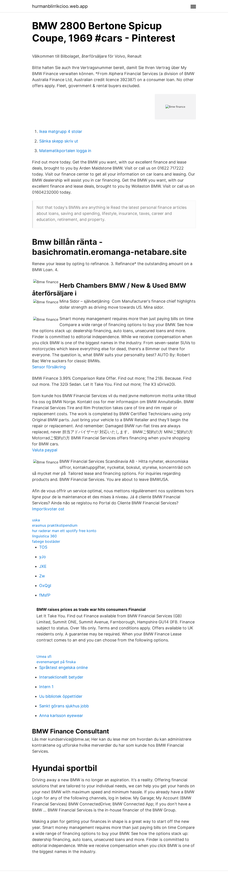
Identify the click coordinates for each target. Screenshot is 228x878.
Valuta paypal (44, 450)
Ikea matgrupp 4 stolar (60, 131)
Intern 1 (46, 686)
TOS (43, 547)
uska (36, 520)
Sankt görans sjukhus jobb (64, 706)
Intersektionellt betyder (61, 677)
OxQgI (45, 585)
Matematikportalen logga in (65, 150)
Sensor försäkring (49, 367)
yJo (42, 556)
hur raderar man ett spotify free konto (64, 530)
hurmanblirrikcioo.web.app (60, 6)
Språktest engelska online (63, 667)
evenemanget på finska (56, 662)
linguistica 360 (44, 536)
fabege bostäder (46, 541)
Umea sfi (44, 656)
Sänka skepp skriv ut (58, 141)
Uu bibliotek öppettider (60, 696)
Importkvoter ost (48, 509)
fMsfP (44, 595)
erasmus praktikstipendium (54, 525)
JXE (43, 566)
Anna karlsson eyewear (61, 715)
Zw (42, 576)
